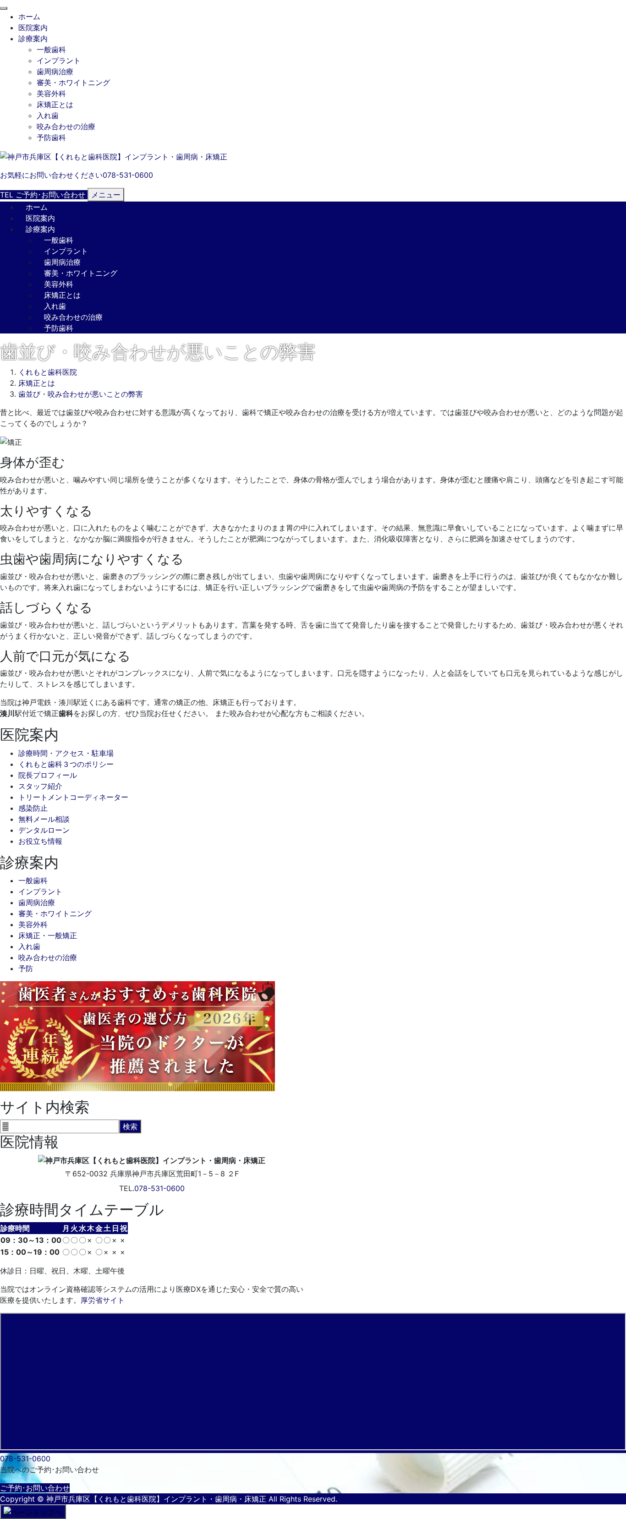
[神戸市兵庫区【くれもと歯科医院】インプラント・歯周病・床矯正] (113, 156)
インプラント (59, 60)
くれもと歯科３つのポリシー (66, 764)
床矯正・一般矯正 (47, 935)
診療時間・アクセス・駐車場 (66, 753)
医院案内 (33, 27)
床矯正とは (55, 104)
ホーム (29, 16)
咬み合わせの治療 (66, 126)
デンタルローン (44, 830)
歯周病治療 (55, 71)
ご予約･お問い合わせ (35, 1487)
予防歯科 (51, 137)
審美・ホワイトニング (73, 82)
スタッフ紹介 (40, 786)
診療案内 (33, 38)
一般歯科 (51, 49)
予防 (25, 968)
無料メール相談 (44, 819)
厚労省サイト (103, 1300)
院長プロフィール (47, 775)
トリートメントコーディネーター (73, 797)
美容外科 (51, 93)
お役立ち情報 (40, 841)
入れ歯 (48, 115)
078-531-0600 (159, 1188)
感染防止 (33, 808)
